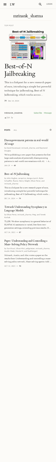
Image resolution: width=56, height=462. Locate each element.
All (15, 130)
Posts (7, 130)
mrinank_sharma (28, 16)
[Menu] (5, 4)
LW (12, 4)
